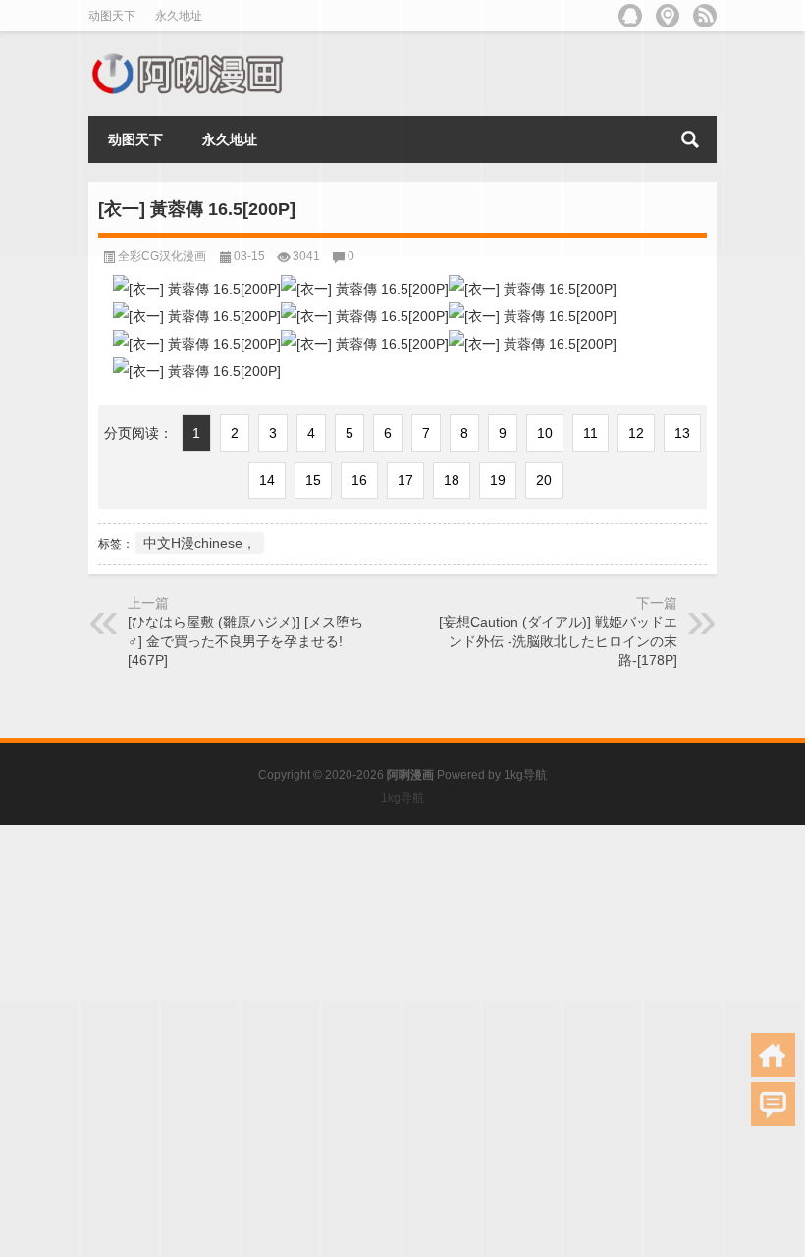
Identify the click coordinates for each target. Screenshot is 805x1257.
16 (359, 480)
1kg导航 (525, 775)
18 (451, 480)
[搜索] (690, 139)
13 (682, 433)
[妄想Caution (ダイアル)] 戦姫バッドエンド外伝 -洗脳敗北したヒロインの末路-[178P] (558, 641)
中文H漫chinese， (199, 543)
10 (545, 433)
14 (267, 480)
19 (498, 480)
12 (636, 433)
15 (313, 480)
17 (405, 480)
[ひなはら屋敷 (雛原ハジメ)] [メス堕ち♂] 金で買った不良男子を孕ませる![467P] (245, 641)
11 (590, 433)
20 (544, 480)
